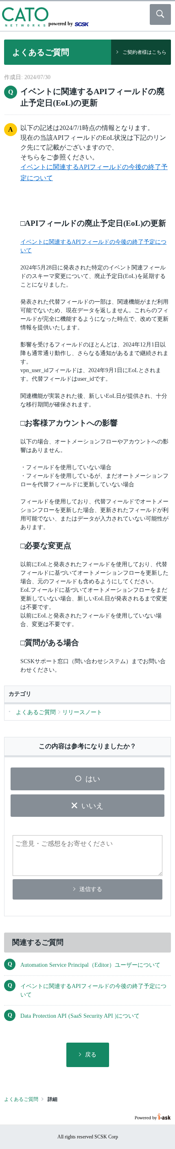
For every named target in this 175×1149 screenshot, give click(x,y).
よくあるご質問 (21, 1099)
